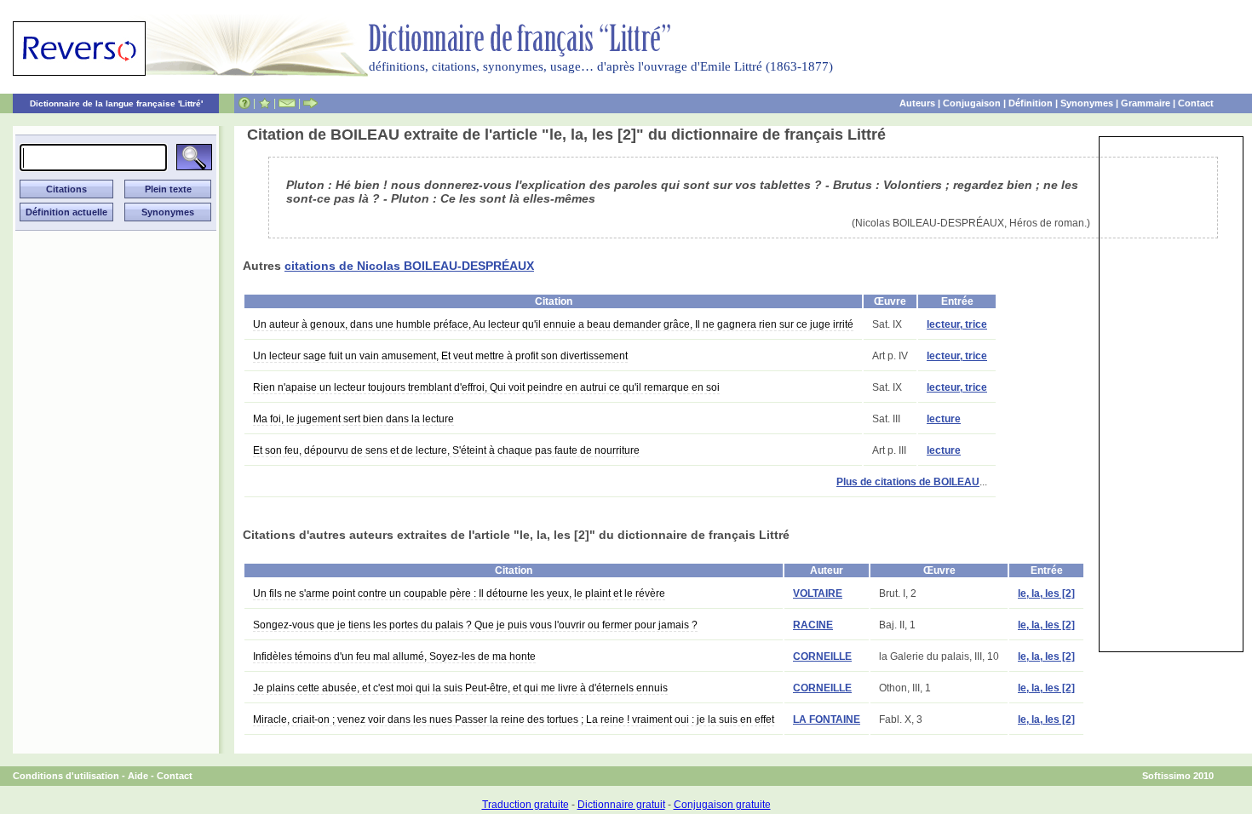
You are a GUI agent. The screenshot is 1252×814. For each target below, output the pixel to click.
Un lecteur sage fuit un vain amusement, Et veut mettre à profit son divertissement (440, 356)
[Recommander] (310, 103)
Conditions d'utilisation (66, 776)
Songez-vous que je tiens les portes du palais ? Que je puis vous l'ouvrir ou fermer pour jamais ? (475, 625)
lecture (944, 419)
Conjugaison (972, 103)
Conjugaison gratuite (722, 805)
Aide (138, 776)
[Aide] (244, 103)
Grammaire (1145, 103)
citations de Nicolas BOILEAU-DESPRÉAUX (409, 265)
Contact (1196, 103)
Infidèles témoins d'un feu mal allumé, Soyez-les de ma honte (394, 656)
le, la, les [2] (1046, 593)
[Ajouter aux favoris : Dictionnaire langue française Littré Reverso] (264, 103)
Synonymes (1086, 103)
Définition (1030, 103)
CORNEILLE (822, 656)
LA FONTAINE (826, 719)
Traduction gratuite (525, 805)
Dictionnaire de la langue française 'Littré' (116, 103)
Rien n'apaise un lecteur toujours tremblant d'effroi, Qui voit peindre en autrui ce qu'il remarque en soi (486, 387)
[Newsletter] (287, 103)
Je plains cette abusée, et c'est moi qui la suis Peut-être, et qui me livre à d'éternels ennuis (460, 688)
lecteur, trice (957, 324)
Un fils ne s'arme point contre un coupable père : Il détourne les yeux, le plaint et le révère (459, 593)
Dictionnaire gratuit (621, 805)
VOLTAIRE (817, 593)
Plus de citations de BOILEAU (907, 482)
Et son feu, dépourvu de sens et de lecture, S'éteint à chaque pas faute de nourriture (446, 450)
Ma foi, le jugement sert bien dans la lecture (353, 419)
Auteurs (917, 103)
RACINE (813, 625)
